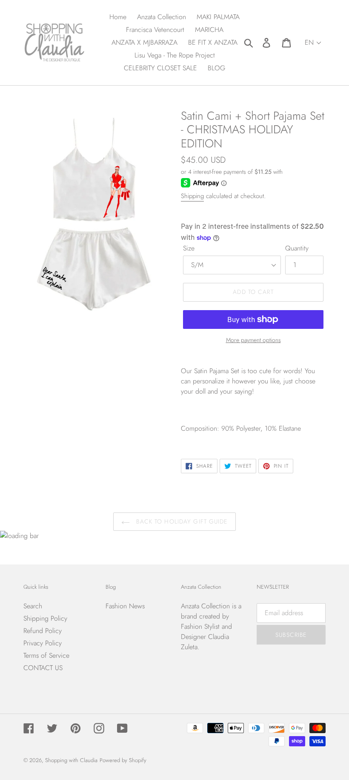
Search (32, 606)
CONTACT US (43, 668)
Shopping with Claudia (71, 760)
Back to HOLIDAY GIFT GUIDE (180, 521)
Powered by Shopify (123, 760)
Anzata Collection (205, 606)
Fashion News (125, 606)
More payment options (253, 340)
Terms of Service (46, 655)
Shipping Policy (45, 618)
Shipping (192, 196)
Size (189, 248)
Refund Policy (42, 631)
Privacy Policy (42, 643)
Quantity (297, 248)
